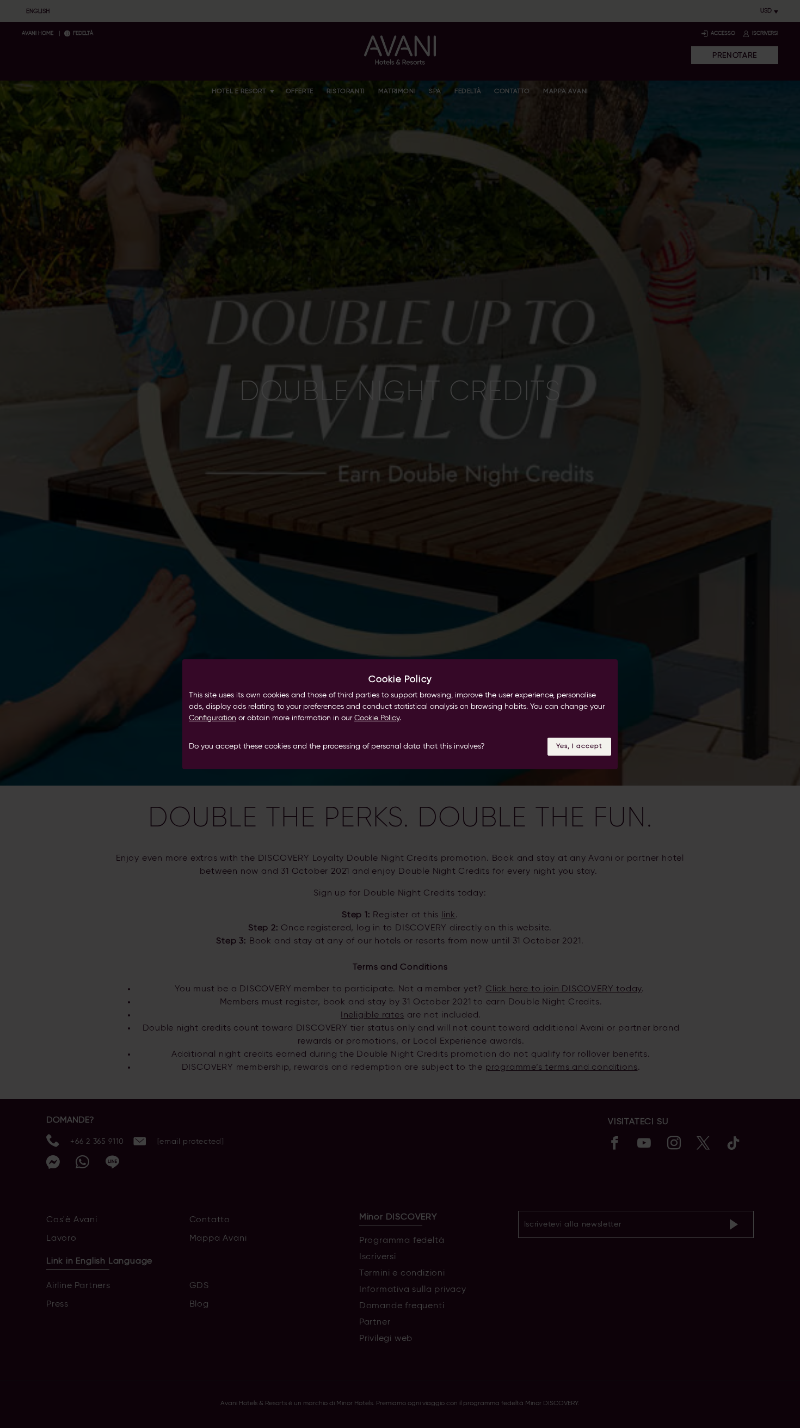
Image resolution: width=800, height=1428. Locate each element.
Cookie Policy (376, 718)
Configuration (212, 718)
